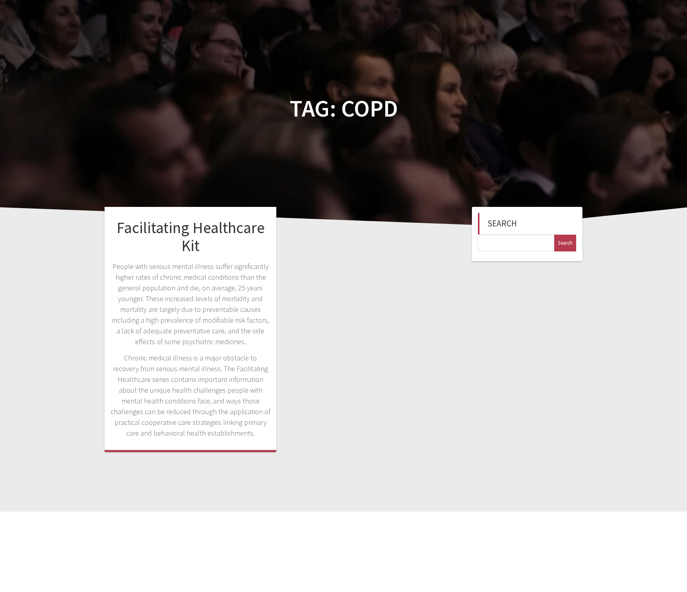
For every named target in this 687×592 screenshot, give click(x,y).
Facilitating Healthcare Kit (190, 237)
